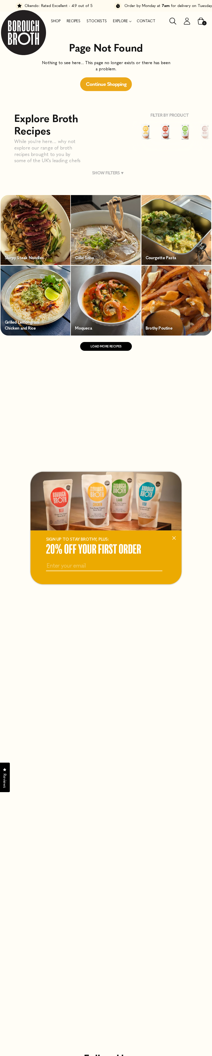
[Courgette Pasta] (176, 263)
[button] (122, 21)
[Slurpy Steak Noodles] (35, 263)
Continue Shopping (106, 84)
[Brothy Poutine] (176, 334)
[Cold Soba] (106, 263)
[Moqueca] (106, 334)
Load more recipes (106, 346)
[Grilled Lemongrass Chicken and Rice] (35, 334)
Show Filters (106, 173)
